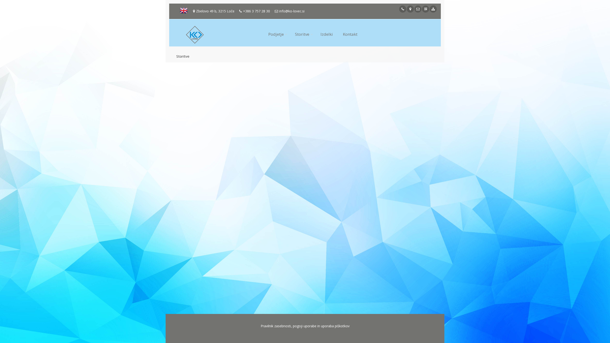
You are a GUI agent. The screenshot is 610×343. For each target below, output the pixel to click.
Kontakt (350, 34)
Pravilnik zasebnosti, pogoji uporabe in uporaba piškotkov (305, 326)
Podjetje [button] (276, 34)
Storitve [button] (302, 34)
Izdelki (326, 34)
